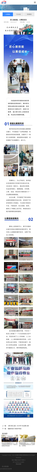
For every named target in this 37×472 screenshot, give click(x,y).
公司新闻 (8, 14)
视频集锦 (29, 14)
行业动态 (18, 14)
